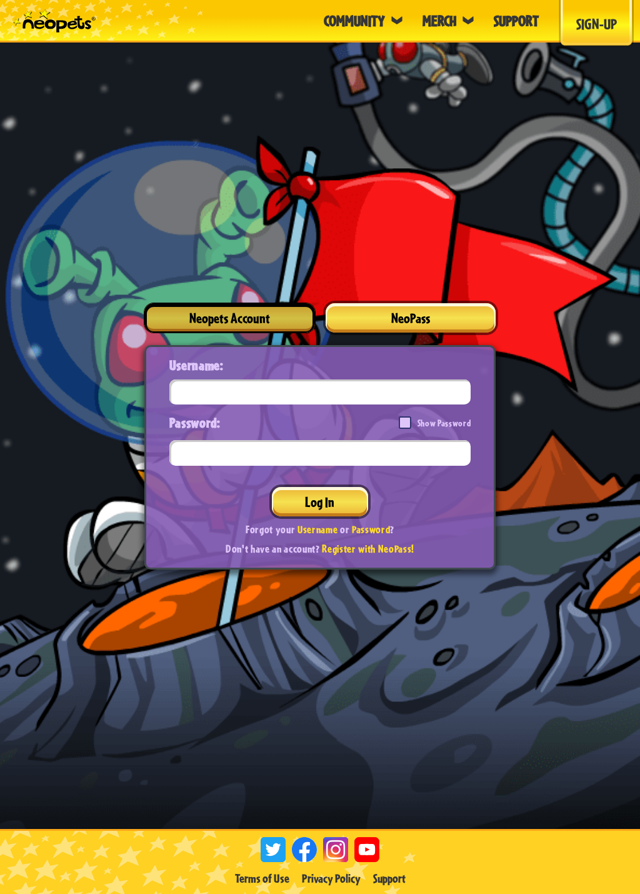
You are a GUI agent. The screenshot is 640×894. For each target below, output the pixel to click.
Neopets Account (229, 317)
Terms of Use (262, 878)
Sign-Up (596, 24)
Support (389, 878)
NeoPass (410, 317)
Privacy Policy (331, 878)
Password (371, 529)
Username (318, 529)
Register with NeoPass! (368, 548)
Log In (319, 501)
